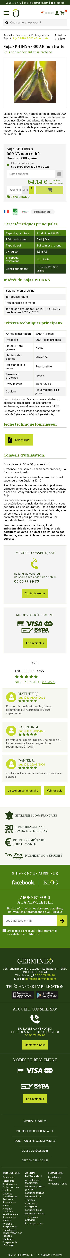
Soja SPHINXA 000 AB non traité (30, 38)
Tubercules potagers (31, 1218)
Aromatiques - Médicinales (33, 1181)
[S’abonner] (62, 920)
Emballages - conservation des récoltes (12, 1233)
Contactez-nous (35, 593)
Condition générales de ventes (35, 1140)
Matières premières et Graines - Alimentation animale (10, 1199)
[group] (35, 83)
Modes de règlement (35, 1150)
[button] (35, 82)
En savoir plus (35, 643)
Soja (6, 38)
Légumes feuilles (34, 1192)
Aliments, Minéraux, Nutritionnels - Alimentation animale (10, 1214)
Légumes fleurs (33, 1209)
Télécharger (21, 440)
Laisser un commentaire (23, 790)
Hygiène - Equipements (10, 1225)
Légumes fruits (33, 1196)
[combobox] (35, 22)
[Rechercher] (6, 22)
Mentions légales (35, 1121)
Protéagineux (39, 35)
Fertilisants (8, 1180)
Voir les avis (54, 790)
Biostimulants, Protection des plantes (11, 1187)
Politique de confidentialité (35, 1131)
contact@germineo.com (36, 3)
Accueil (8, 35)
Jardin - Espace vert (33, 1174)
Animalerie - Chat (57, 1183)
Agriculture (11, 1172)
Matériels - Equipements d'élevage (10, 1242)
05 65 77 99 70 (45, 975)
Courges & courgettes (31, 1205)
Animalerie (55, 1172)
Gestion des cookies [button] (35, 1160)
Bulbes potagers (34, 1223)
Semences (22, 35)
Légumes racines (34, 1213)
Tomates (30, 1200)
